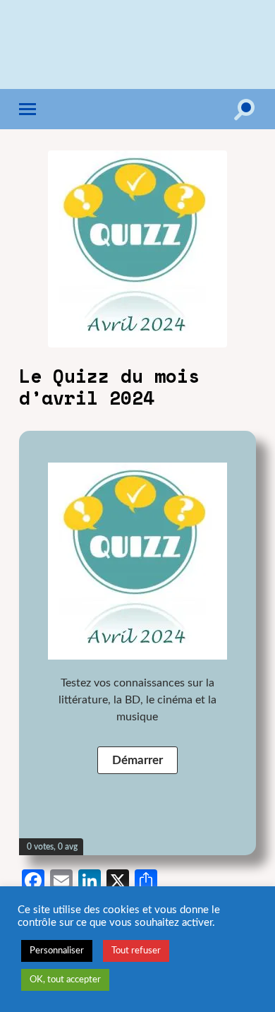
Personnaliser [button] (57, 951)
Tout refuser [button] (136, 951)
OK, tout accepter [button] (65, 979)
